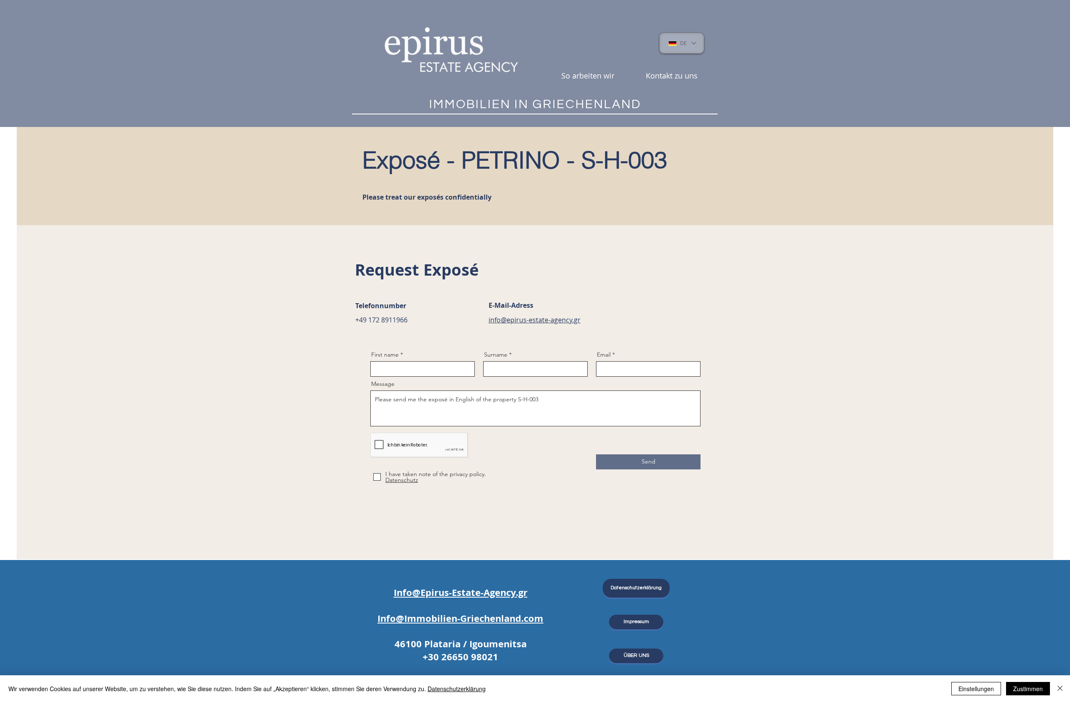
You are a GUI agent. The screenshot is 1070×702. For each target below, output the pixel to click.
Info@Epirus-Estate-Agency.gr (460, 592)
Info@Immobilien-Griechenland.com (460, 618)
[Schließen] (1060, 688)
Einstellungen (976, 688)
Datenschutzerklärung (457, 688)
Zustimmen (1028, 688)
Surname (495, 354)
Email (604, 354)
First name (385, 354)
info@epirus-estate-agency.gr (535, 319)
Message (383, 384)
